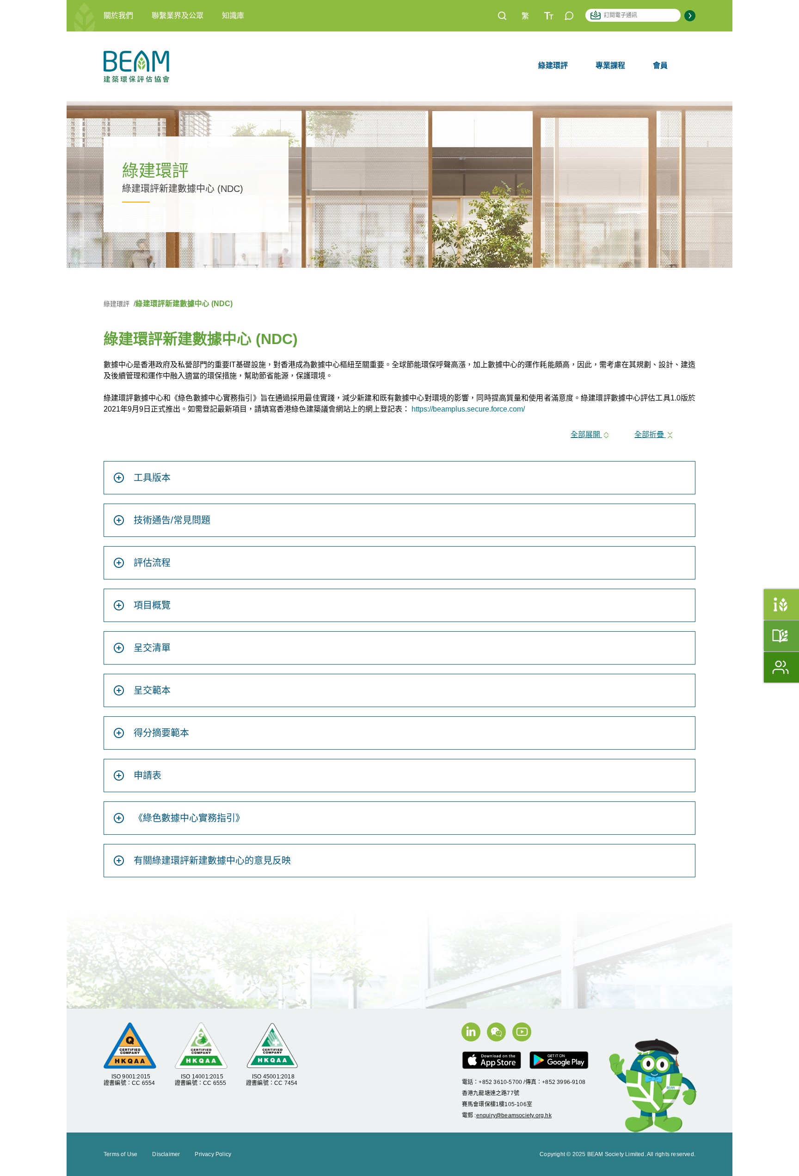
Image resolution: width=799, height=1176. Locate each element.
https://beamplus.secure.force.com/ (468, 409)
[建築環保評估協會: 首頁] (136, 65)
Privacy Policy (213, 1154)
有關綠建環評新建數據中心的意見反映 (212, 861)
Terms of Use (120, 1154)
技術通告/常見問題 (172, 520)
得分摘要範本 (161, 733)
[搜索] (502, 15)
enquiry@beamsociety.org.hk (514, 1115)
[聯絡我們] (569, 15)
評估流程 (152, 563)
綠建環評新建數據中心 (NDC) (184, 304)
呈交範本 (152, 690)
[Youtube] (524, 1036)
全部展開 (586, 434)
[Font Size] (548, 15)
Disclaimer (166, 1154)
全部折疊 (650, 434)
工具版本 (152, 478)
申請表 (147, 775)
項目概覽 (152, 605)
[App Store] (495, 1064)
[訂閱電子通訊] (689, 15)
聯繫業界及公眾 (177, 15)
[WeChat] (499, 1036)
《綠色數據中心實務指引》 (189, 818)
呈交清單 (152, 648)
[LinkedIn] (474, 1036)
